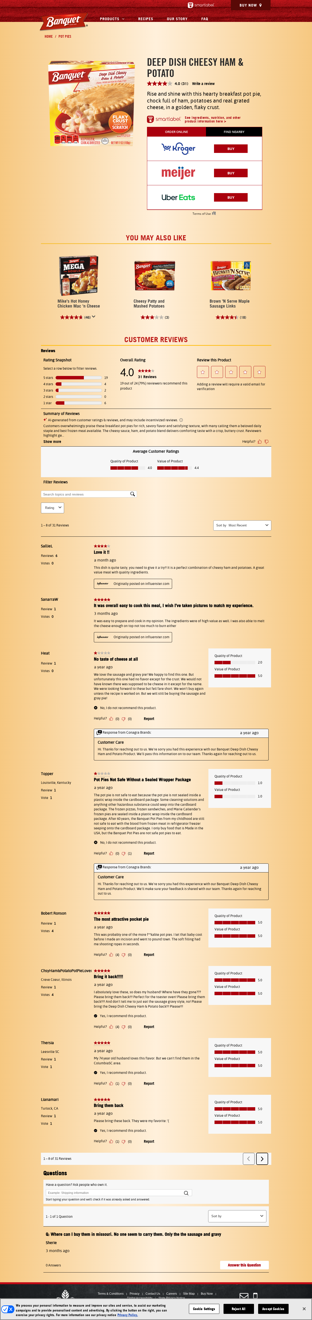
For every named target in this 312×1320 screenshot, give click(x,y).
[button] (203, 372)
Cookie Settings (204, 1309)
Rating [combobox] (49, 508)
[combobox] (246, 525)
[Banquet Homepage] (63, 22)
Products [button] (109, 18)
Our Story (177, 18)
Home (49, 36)
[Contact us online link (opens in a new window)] (244, 1296)
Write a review (203, 83)
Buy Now (248, 5)
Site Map (189, 1293)
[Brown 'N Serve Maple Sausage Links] (231, 276)
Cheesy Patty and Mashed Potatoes (149, 304)
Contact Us (153, 1293)
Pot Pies (64, 36)
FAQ (204, 18)
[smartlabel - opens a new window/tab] (201, 5)
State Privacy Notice (171, 1298)
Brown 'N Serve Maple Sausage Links (230, 304)
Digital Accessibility (139, 1298)
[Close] (304, 1308)
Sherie (51, 1243)
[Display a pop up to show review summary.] (94, 318)
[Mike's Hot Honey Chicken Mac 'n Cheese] (79, 276)
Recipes (146, 18)
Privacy (134, 1293)
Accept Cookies (273, 1309)
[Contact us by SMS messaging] (255, 1296)
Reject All (238, 1309)
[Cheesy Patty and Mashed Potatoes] (155, 276)
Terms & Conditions (111, 1293)
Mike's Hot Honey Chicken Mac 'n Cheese (79, 304)
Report (149, 718)
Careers (171, 1293)
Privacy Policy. (127, 1315)
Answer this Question (244, 1265)
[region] (156, 1309)
